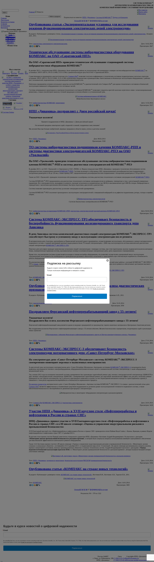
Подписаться (77, 296)
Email (49, 275)
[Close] (107, 260)
